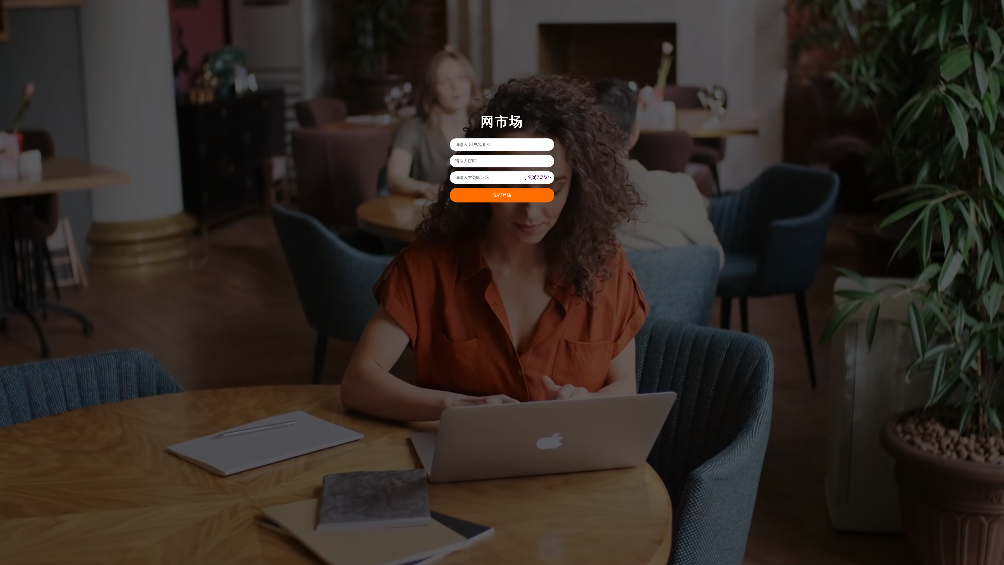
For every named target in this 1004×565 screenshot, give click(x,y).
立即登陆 (502, 195)
